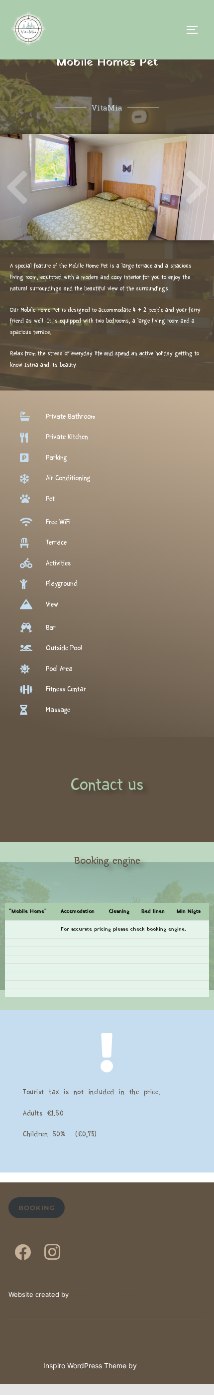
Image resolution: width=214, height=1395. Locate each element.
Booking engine (107, 860)
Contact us (107, 784)
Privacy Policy (31, 1338)
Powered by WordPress (107, 1349)
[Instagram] (52, 1253)
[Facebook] (22, 1253)
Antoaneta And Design (106, 1294)
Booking (36, 1208)
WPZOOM (155, 1365)
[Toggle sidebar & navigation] (196, 30)
